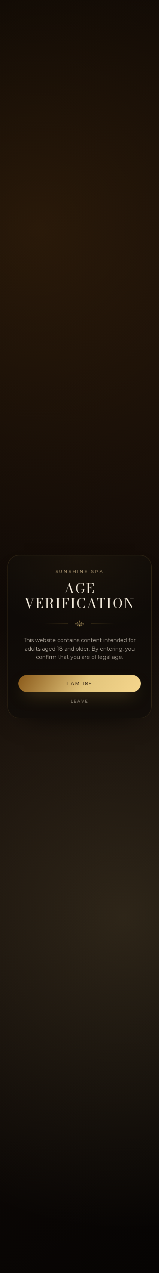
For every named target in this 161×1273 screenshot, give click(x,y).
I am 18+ (79, 683)
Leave (79, 701)
